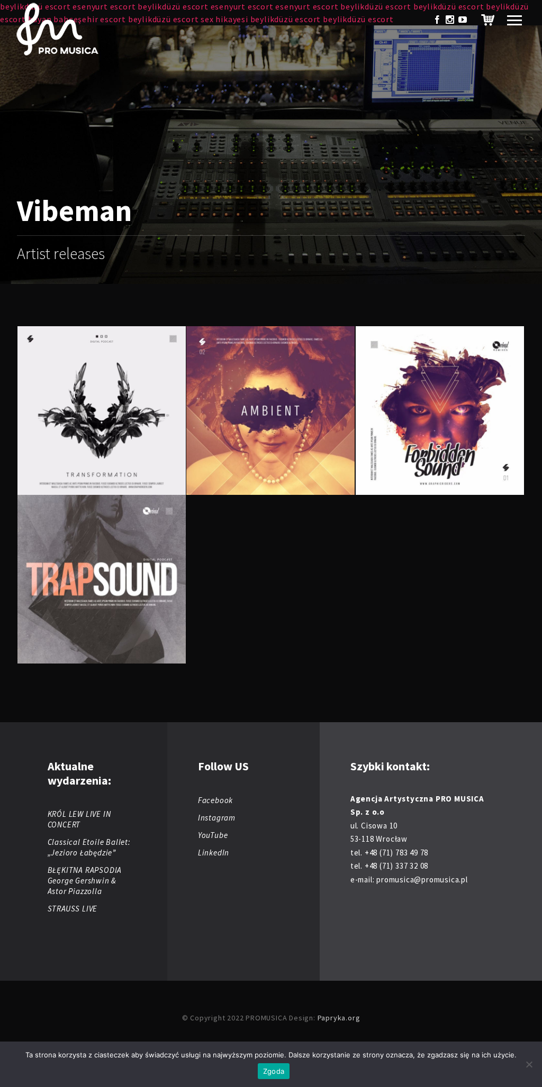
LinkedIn (213, 853)
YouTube (213, 835)
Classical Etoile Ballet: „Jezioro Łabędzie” (89, 847)
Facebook (215, 800)
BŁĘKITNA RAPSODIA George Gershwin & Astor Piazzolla (85, 880)
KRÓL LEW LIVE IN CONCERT (79, 819)
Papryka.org (339, 1017)
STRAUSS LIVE (73, 909)
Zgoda (273, 1071)
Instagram (217, 818)
